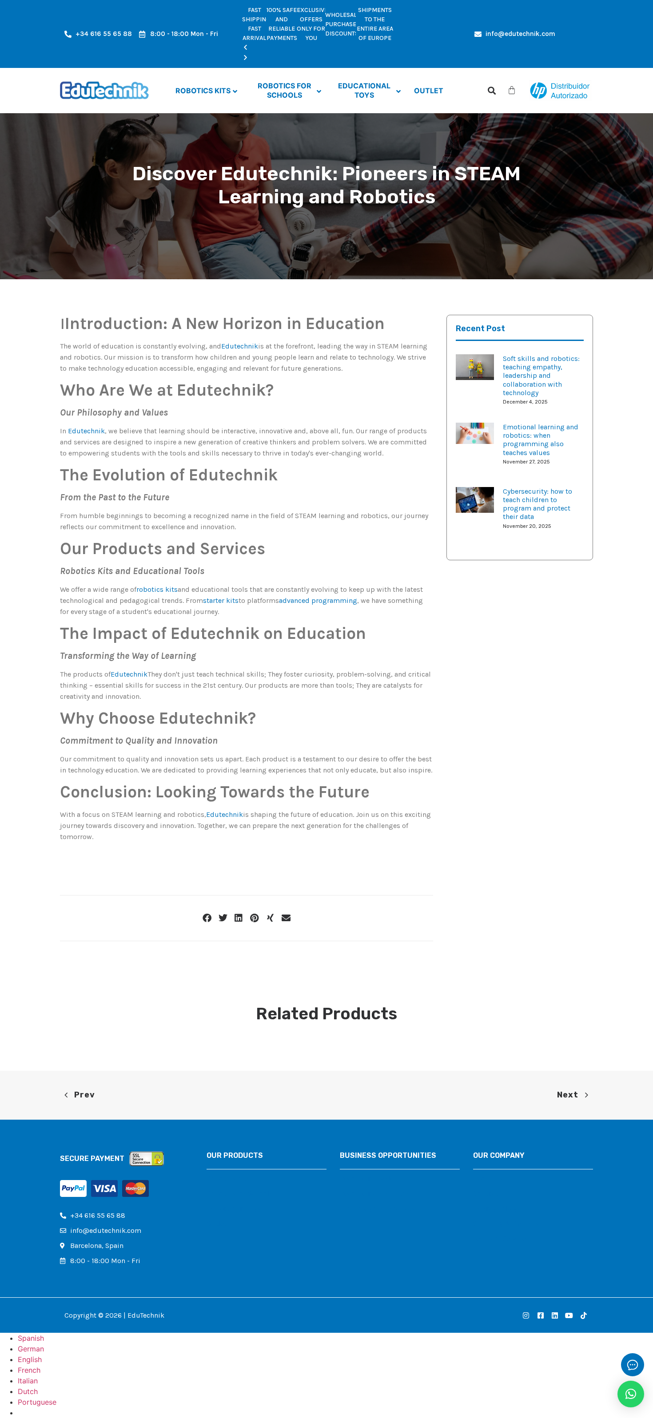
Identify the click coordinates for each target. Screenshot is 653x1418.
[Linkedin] (555, 1315)
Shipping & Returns (505, 1223)
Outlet (217, 1223)
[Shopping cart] (511, 90)
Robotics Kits (228, 1178)
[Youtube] (569, 1315)
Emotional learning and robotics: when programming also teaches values (540, 440)
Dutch (28, 1391)
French (29, 1370)
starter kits (221, 600)
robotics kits (157, 589)
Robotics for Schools (240, 1193)
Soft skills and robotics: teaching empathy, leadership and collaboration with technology (541, 375)
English (30, 1359)
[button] (317, 48)
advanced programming (318, 600)
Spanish (31, 1338)
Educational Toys (234, 1208)
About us (487, 1178)
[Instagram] (526, 1315)
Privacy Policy (495, 1208)
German (31, 1348)
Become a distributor (374, 1193)
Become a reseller (368, 1178)
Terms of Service (499, 1238)
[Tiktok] (584, 1315)
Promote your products (377, 1208)
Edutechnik (239, 346)
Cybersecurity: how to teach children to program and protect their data (537, 504)
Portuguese (37, 1402)
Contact (485, 1193)
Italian (28, 1380)
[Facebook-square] (540, 1315)
